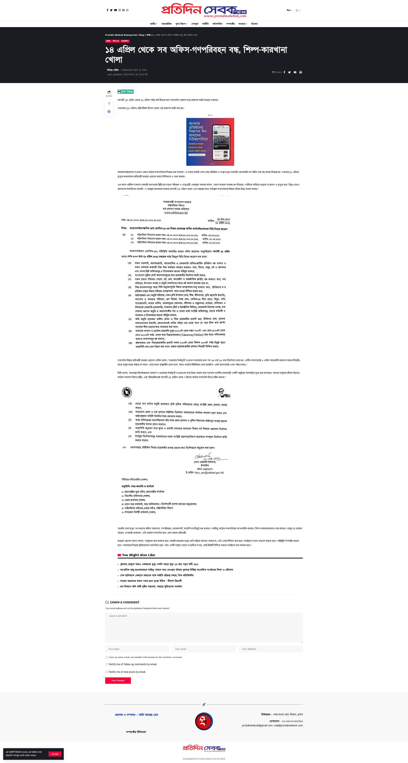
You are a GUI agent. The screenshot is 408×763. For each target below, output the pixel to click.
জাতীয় (108, 41)
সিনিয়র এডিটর (112, 70)
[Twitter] (111, 10)
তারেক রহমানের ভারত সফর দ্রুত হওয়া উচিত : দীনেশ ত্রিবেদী (151, 581)
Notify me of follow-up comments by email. (133, 664)
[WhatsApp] (127, 10)
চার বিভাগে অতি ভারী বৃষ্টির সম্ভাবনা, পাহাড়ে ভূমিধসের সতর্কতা (151, 586)
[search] (282, 10)
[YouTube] (115, 10)
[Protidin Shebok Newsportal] (204, 10)
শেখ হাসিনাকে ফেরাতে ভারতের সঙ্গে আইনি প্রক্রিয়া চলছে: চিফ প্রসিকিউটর (156, 575)
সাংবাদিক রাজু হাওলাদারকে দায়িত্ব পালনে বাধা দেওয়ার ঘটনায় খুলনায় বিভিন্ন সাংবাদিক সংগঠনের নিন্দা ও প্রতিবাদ (176, 570)
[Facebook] (107, 10)
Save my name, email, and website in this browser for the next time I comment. (145, 657)
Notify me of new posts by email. (127, 672)
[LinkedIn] (123, 10)
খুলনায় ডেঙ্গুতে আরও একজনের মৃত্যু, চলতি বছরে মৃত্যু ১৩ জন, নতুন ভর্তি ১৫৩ (159, 564)
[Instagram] (120, 10)
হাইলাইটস (124, 41)
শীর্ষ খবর (116, 41)
